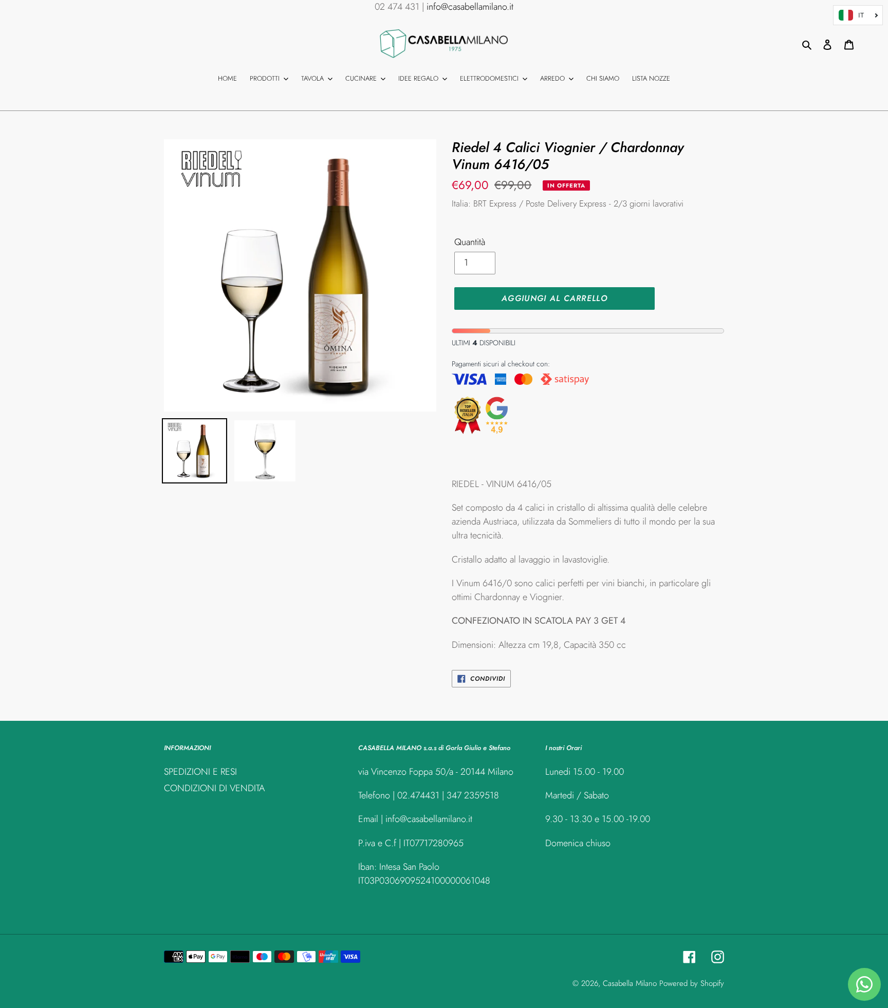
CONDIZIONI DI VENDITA (214, 788)
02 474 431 (397, 6)
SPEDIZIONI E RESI (200, 771)
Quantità (469, 242)
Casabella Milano (630, 983)
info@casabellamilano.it (470, 6)
